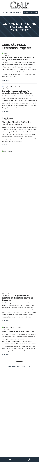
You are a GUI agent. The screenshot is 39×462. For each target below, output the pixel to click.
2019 (28, 366)
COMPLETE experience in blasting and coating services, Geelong (17, 298)
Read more (6, 80)
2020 (23, 366)
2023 (9, 366)
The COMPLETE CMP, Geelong (18, 331)
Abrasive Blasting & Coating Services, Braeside (16, 123)
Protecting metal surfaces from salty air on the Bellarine (18, 58)
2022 (14, 366)
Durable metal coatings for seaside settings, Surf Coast (17, 92)
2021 (18, 366)
